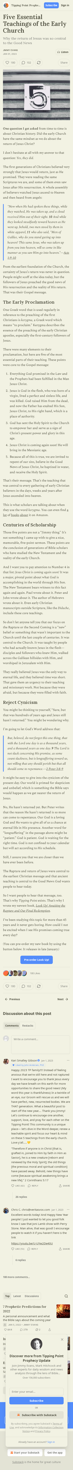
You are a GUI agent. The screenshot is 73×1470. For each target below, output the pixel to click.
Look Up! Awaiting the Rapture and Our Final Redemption (34, 908)
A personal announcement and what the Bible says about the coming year (27, 1318)
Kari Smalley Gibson (24, 1060)
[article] (36, 1318)
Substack (18, 1462)
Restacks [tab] (27, 1025)
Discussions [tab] (32, 1296)
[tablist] (19, 1025)
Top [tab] (7, 1296)
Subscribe (51, 5)
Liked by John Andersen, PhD (30, 1065)
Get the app (55, 1452)
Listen (65, 52)
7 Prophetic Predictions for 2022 (24, 1309)
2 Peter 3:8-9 (54, 768)
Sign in (65, 5)
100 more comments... (16, 1277)
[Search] (66, 1296)
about (24, 515)
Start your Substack (26, 1452)
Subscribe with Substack (39, 1415)
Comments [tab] (12, 1025)
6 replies (21, 1260)
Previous (14, 999)
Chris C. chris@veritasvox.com (30, 1209)
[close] (62, 1339)
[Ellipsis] (68, 1060)
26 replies (21, 1197)
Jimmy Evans (10, 50)
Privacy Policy (42, 1431)
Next (60, 999)
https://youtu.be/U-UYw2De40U (32, 1243)
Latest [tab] (17, 1296)
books (15, 515)
